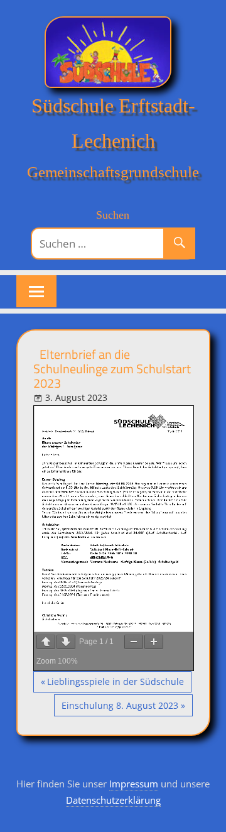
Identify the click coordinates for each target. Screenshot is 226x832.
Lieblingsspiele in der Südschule (115, 684)
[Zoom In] (153, 642)
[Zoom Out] (133, 642)
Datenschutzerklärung (113, 800)
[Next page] (65, 642)
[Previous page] (45, 642)
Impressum (133, 783)
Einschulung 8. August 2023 (119, 707)
